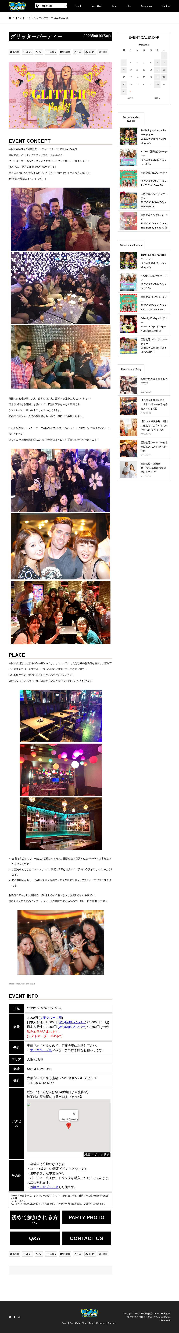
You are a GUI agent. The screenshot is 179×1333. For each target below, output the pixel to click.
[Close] (74, 1114)
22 (164, 77)
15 (164, 70)
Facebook (14, 1317)
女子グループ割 (51, 1017)
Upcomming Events (131, 245)
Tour (114, 6)
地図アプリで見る (97, 1154)
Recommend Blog (131, 369)
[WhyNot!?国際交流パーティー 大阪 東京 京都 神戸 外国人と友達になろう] (17, 6)
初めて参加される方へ (34, 1220)
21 (157, 77)
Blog (129, 6)
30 (124, 92)
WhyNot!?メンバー (72, 1027)
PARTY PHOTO (87, 1217)
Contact (166, 6)
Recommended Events (131, 119)
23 (124, 84)
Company (146, 6)
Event (78, 6)
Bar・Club (96, 6)
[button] (68, 1125)
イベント (20, 17)
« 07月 (130, 98)
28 (157, 84)
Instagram (19, 1317)
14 (157, 70)
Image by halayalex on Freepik (22, 984)
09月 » (157, 98)
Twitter (10, 1317)
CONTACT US (86, 1238)
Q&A (34, 1238)
